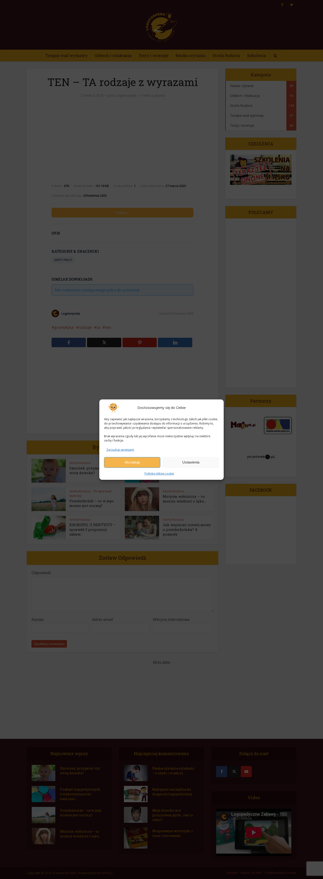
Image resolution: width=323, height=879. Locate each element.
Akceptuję (132, 462)
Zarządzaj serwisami (120, 449)
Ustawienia (190, 462)
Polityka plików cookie (159, 474)
